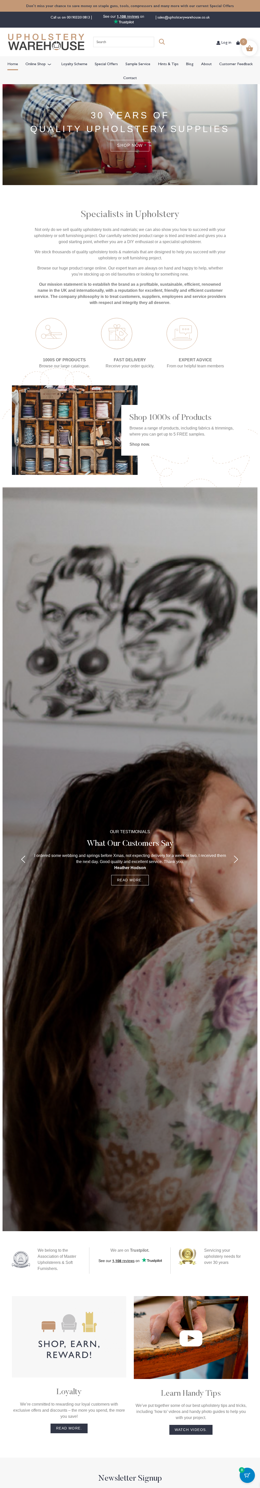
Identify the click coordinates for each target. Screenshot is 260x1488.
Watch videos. (191, 1430)
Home (12, 63)
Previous (23, 859)
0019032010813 (79, 17)
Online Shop (35, 63)
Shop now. (139, 444)
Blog (189, 63)
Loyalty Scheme (74, 63)
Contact (130, 77)
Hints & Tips (168, 63)
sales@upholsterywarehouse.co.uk (183, 17)
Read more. (130, 880)
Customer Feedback (236, 63)
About (206, 63)
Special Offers (106, 63)
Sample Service (137, 63)
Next (236, 859)
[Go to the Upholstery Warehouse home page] (46, 42)
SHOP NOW (130, 145)
